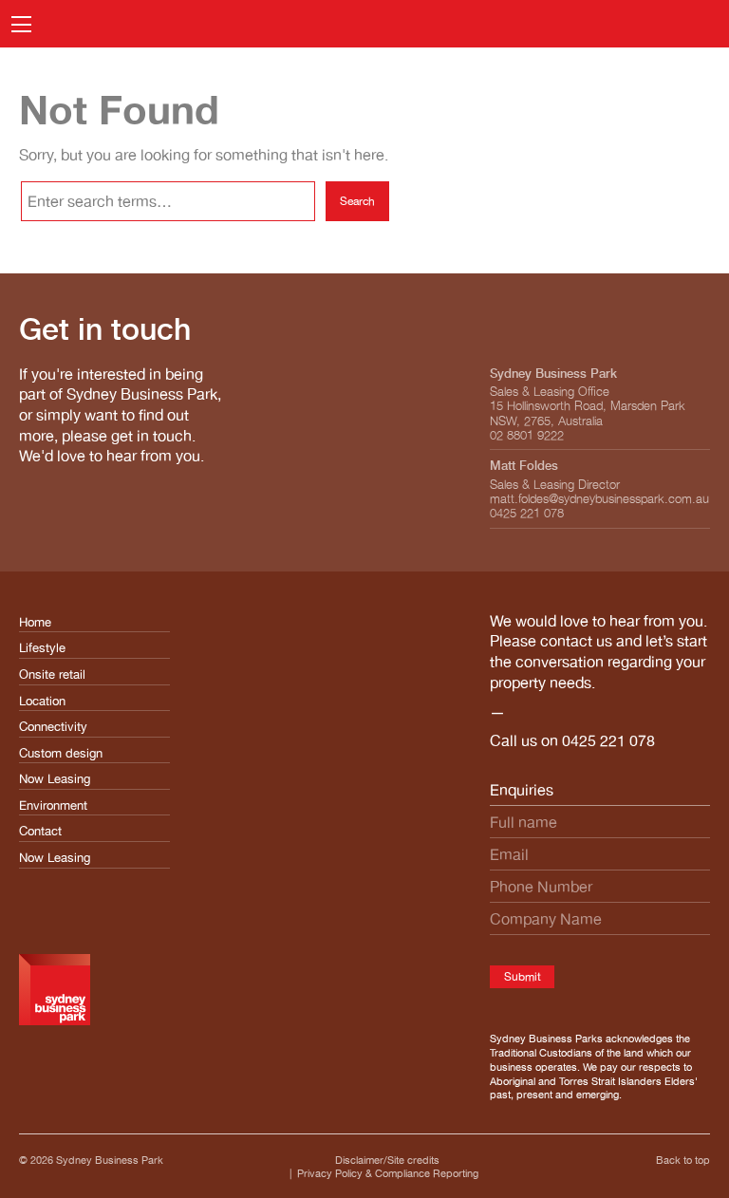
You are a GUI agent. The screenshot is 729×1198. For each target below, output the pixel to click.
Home (35, 622)
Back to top (683, 1160)
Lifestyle (42, 648)
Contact (40, 831)
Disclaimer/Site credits (387, 1160)
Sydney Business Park (109, 1160)
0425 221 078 (608, 740)
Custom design (61, 753)
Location (42, 701)
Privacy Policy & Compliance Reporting (387, 1173)
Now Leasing (54, 779)
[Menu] (21, 24)
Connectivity (53, 727)
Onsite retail (52, 674)
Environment (53, 805)
